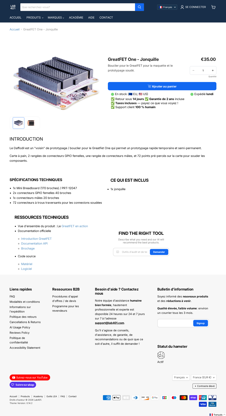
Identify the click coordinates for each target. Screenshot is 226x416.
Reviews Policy (19, 332)
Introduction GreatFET (36, 238)
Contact (106, 17)
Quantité (212, 76)
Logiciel (26, 268)
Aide (91, 17)
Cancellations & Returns (25, 322)
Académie (76, 17)
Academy (38, 396)
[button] (18, 123)
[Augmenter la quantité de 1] (212, 70)
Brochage (28, 248)
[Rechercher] (139, 7)
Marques (55, 17)
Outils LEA (51, 396)
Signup (201, 323)
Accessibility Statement (25, 347)
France (202, 377)
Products (25, 396)
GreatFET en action (75, 226)
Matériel (26, 264)
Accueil (16, 17)
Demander (159, 251)
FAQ (12, 296)
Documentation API (34, 243)
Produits (34, 17)
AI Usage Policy (20, 327)
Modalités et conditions (25, 301)
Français (179, 377)
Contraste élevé (204, 386)
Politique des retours (23, 316)
